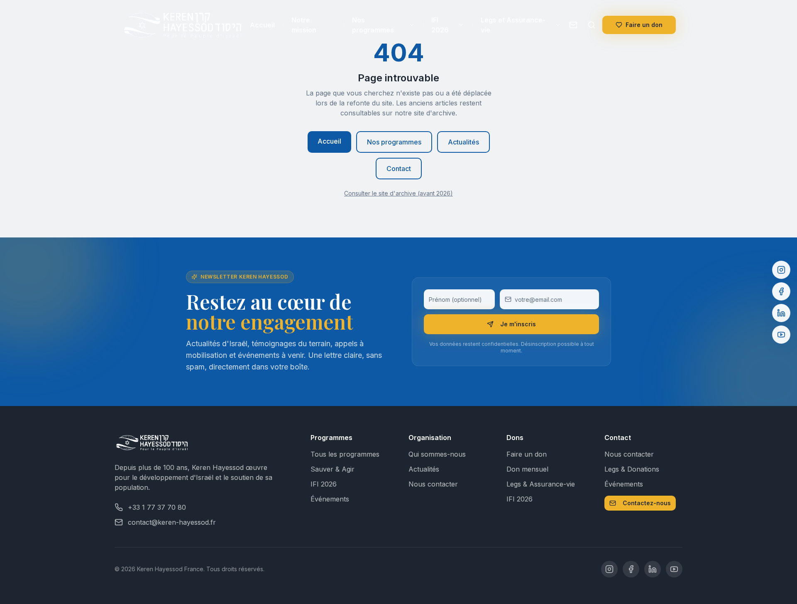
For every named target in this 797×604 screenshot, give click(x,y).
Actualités (463, 142)
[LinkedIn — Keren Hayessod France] (652, 569)
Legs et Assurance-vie (513, 25)
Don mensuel (527, 469)
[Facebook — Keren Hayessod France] (631, 569)
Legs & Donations (631, 469)
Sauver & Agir (332, 469)
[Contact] (573, 24)
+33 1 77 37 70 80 (157, 507)
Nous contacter (433, 484)
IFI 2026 (440, 25)
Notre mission (303, 25)
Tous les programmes (344, 454)
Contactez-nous (647, 502)
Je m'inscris (518, 324)
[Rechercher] (591, 24)
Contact (398, 168)
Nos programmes (373, 25)
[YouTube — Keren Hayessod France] (674, 569)
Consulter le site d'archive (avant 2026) (398, 193)
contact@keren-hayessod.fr (172, 522)
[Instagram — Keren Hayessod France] (609, 569)
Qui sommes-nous (437, 454)
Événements (329, 499)
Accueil (262, 25)
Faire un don (644, 24)
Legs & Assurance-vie (540, 484)
